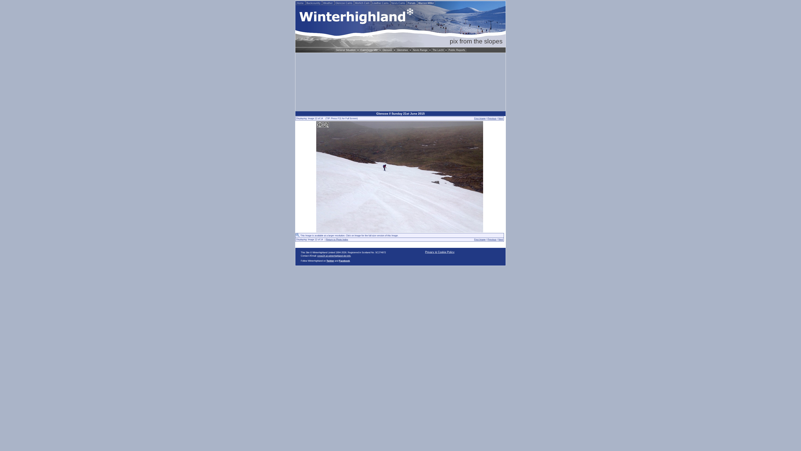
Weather (328, 3)
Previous (491, 118)
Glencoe (387, 50)
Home (300, 3)
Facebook (344, 261)
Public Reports (456, 50)
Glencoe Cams (344, 3)
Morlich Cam (362, 3)
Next (500, 118)
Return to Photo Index (337, 239)
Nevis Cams (398, 3)
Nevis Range (420, 50)
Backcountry (313, 3)
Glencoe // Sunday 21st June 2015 (400, 113)
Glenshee (402, 50)
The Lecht (438, 50)
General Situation (346, 50)
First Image (480, 118)
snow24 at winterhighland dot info (334, 256)
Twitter (330, 261)
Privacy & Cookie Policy (440, 252)
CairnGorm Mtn (369, 50)
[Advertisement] (400, 82)
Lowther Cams (380, 3)
